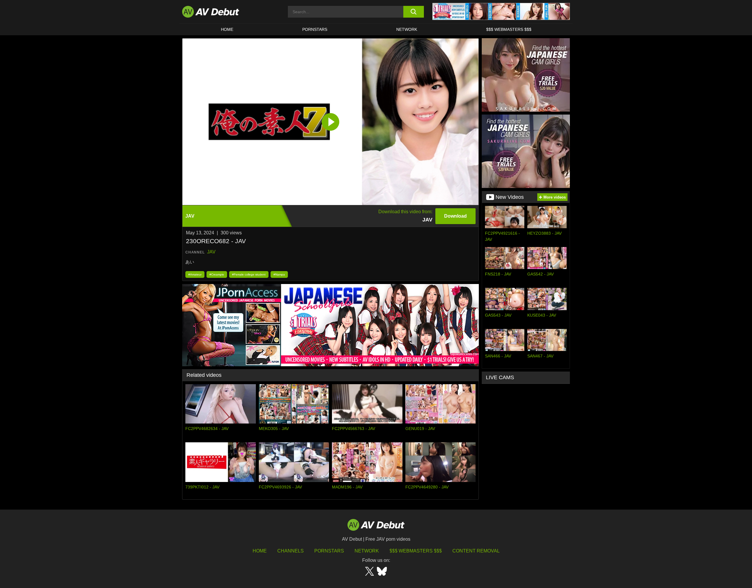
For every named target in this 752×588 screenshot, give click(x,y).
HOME (227, 29)
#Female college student (249, 274)
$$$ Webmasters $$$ (508, 29)
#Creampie (216, 274)
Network (406, 29)
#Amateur (195, 274)
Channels (290, 550)
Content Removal (476, 550)
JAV (211, 251)
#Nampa (279, 274)
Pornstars (314, 29)
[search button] (413, 12)
